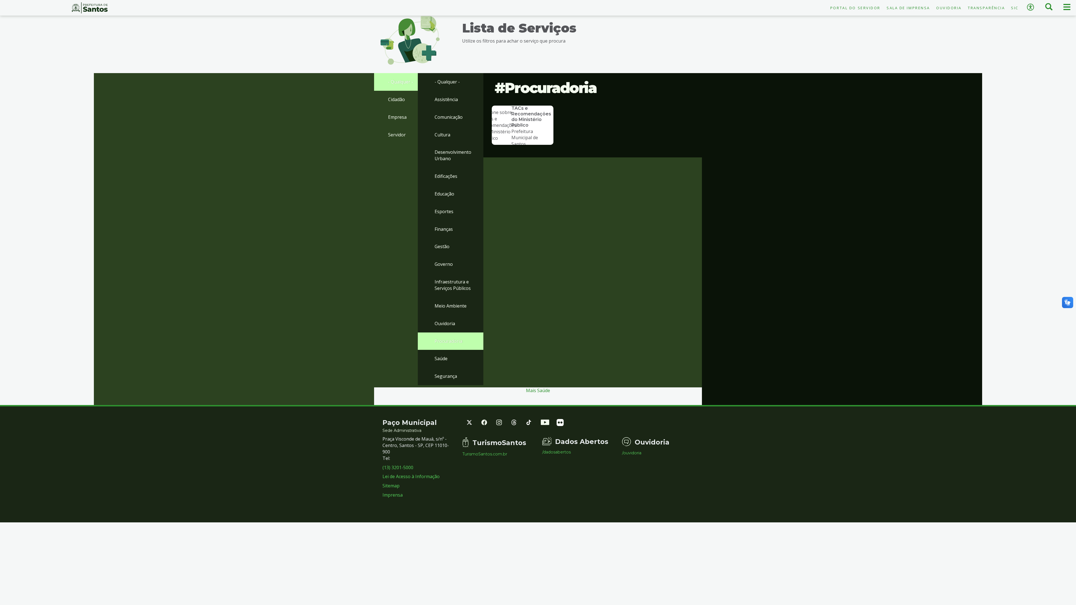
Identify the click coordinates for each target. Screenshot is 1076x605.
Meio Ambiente (451, 306)
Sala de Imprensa (908, 7)
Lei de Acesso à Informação (411, 476)
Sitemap (391, 486)
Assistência (446, 99)
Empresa (397, 117)
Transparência (986, 7)
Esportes (444, 211)
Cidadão (396, 99)
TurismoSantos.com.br (484, 454)
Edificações (446, 176)
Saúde (441, 358)
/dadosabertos (556, 452)
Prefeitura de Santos (89, 7)
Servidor (397, 135)
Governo (444, 264)
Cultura (442, 135)
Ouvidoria (949, 7)
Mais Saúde (538, 390)
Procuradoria (448, 341)
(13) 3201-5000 (397, 467)
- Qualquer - (400, 82)
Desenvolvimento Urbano (453, 155)
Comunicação (449, 117)
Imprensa (392, 495)
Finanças (444, 229)
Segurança (446, 376)
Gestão (442, 246)
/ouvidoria (631, 453)
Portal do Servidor (855, 7)
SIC (1015, 7)
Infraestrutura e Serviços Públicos (453, 285)
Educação (444, 194)
